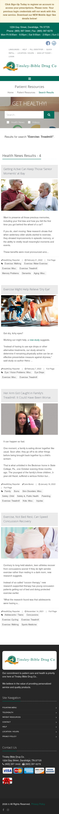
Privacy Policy (9, 736)
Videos (36, 122)
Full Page (51, 260)
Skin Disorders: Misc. (32, 491)
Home (11, 92)
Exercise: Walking (13, 263)
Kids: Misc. (28, 500)
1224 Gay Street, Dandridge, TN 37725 (30, 27)
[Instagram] (54, 43)
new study (35, 339)
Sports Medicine (29, 624)
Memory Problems (10, 273)
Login (11, 56)
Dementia (26, 273)
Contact (6, 722)
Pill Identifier (36, 49)
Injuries (39, 500)
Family (8, 491)
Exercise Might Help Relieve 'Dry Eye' (26, 289)
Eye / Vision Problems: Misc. (18, 372)
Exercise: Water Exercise (35, 263)
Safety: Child (8, 495)
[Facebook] (48, 43)
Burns (16, 491)
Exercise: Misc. (9, 268)
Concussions (32, 614)
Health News (18, 122)
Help (24, 49)
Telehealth (7, 712)
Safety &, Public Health (28, 495)
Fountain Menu (9, 707)
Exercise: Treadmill (28, 268)
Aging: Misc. (39, 273)
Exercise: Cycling (10, 619)
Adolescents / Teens (14, 614)
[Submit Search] (49, 115)
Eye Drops (39, 372)
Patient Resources (26, 92)
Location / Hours (25, 53)
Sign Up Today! (44, 53)
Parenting (46, 495)
